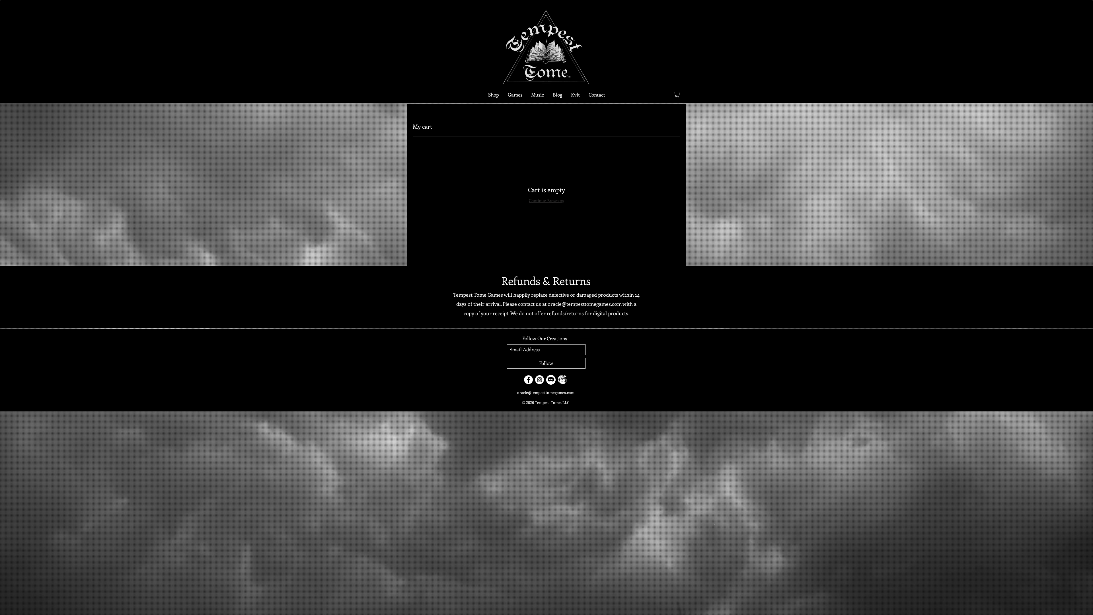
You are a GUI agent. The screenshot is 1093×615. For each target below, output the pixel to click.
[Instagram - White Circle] (539, 379)
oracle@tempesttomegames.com (585, 303)
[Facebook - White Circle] (528, 379)
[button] (515, 94)
